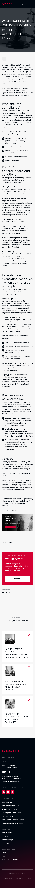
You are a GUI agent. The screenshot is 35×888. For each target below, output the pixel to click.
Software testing (8, 802)
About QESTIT (7, 833)
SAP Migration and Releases (12, 813)
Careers (5, 836)
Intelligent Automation (10, 806)
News (4, 853)
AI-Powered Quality (9, 809)
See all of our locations (11, 782)
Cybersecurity (7, 816)
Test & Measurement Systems (13, 820)
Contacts (5, 843)
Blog (3, 856)
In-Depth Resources (10, 860)
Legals (29, 878)
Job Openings (7, 840)
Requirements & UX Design (12, 823)
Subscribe (16, 579)
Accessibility (8, 878)
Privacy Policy (19, 878)
